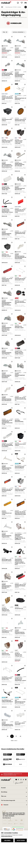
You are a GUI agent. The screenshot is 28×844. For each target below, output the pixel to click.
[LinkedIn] (26, 780)
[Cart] (25, 3)
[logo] (6, 2)
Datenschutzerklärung (6, 836)
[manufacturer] (7, 754)
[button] (14, 788)
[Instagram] (21, 780)
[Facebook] (19, 780)
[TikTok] (23, 780)
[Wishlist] (22, 3)
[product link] (7, 299)
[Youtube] (16, 780)
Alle (20, 764)
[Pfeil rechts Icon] (20, 736)
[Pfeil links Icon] (8, 736)
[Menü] (11, 828)
